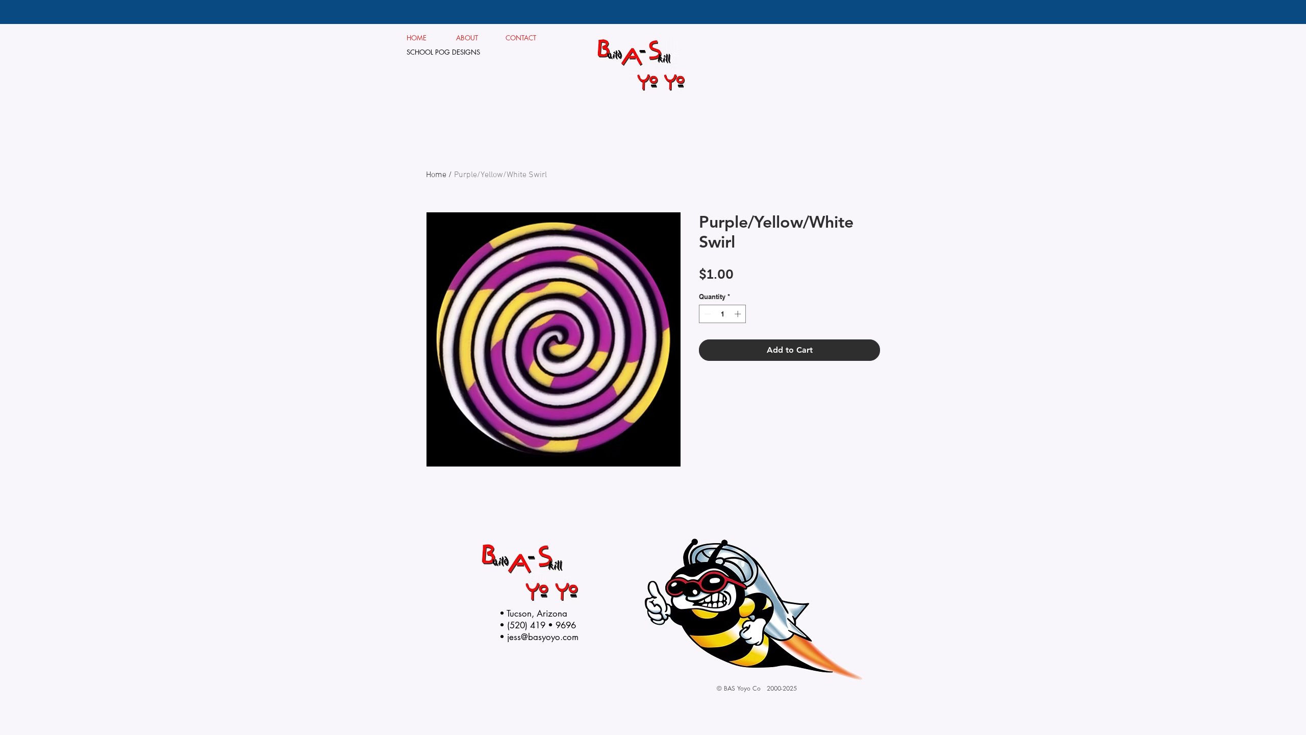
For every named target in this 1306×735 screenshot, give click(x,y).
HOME (417, 37)
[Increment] (739, 314)
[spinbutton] (723, 314)
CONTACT (521, 37)
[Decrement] (706, 314)
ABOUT (471, 37)
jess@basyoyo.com (543, 637)
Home (436, 175)
